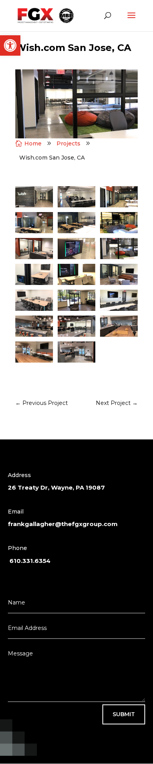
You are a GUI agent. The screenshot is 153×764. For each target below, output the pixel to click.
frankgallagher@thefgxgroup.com (63, 524)
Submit (124, 714)
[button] (10, 45)
